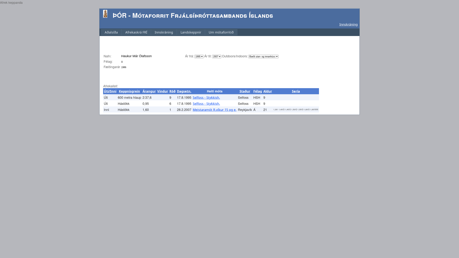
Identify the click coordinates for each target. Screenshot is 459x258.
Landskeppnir (191, 32)
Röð (172, 91)
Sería (296, 91)
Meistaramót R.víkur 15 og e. (214, 110)
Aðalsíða (111, 32)
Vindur (162, 91)
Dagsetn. (184, 91)
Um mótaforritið (221, 32)
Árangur (149, 91)
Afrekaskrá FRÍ (136, 32)
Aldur (267, 91)
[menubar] (169, 32)
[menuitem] (111, 32)
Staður (245, 91)
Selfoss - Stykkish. (206, 97)
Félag (257, 91)
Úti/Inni (110, 91)
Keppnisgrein (129, 91)
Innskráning (348, 24)
